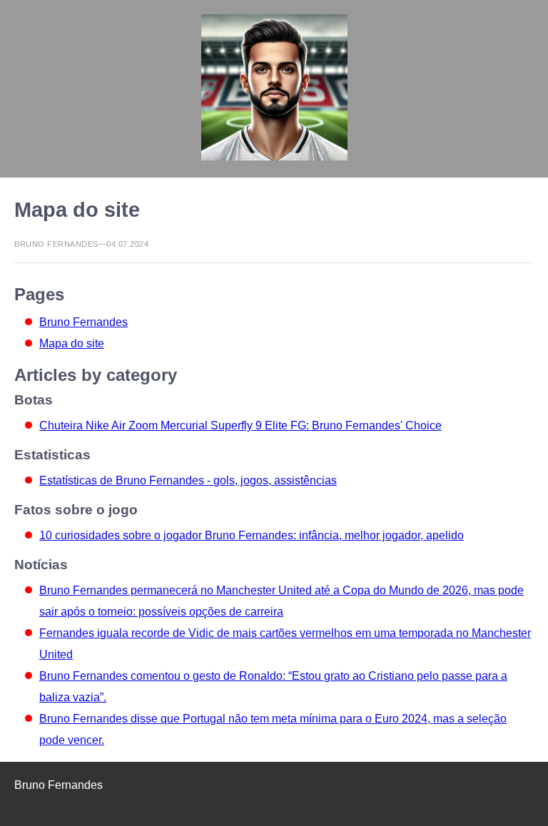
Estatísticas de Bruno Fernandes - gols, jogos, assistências (188, 480)
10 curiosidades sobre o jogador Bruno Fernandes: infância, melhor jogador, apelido (251, 535)
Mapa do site (71, 343)
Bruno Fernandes (83, 322)
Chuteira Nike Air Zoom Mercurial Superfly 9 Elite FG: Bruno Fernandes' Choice (240, 425)
